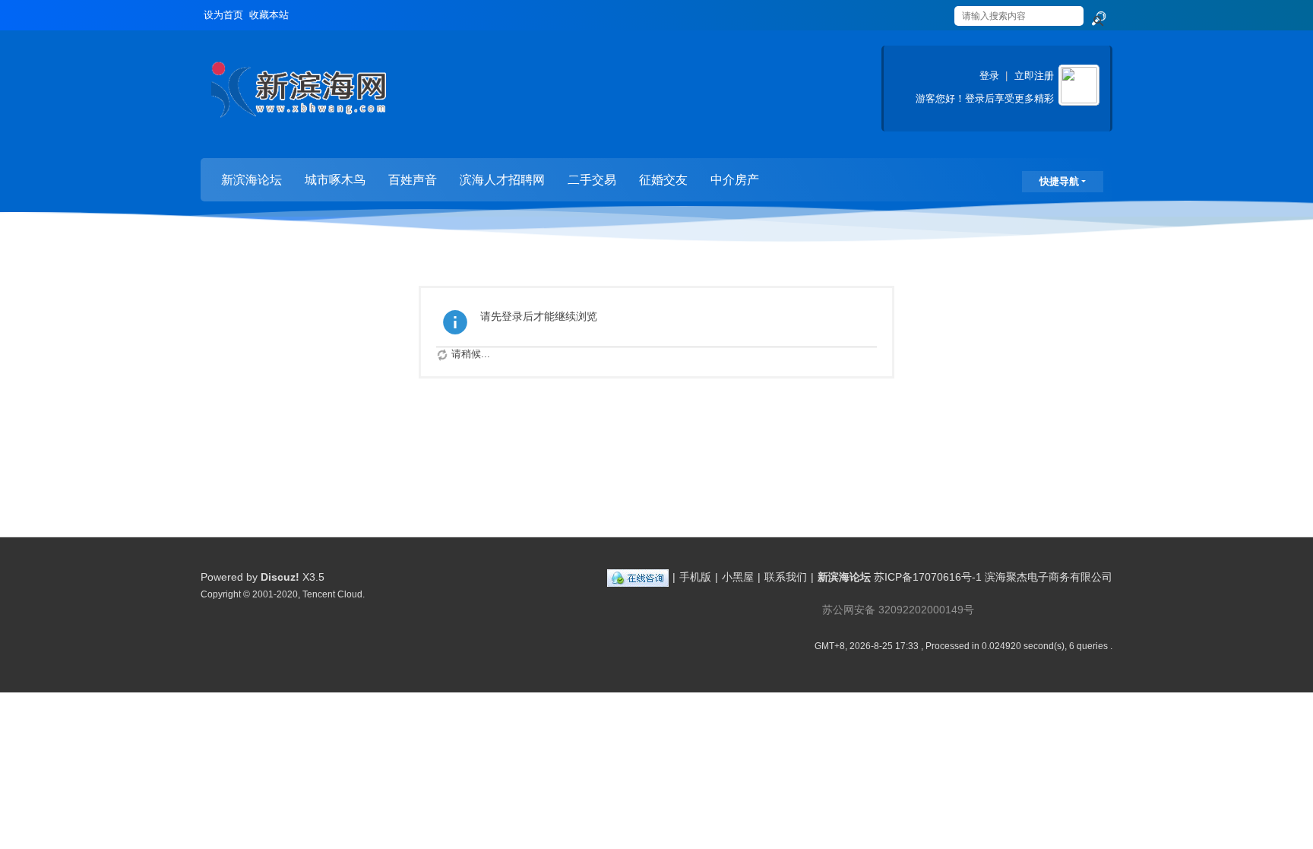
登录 (989, 75)
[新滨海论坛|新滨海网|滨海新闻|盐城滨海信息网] (298, 95)
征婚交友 (663, 179)
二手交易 (592, 179)
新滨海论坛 (251, 179)
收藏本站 (269, 15)
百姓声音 (412, 179)
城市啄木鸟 (335, 179)
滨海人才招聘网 (502, 179)
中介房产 (734, 179)
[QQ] (638, 577)
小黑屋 (738, 577)
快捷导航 (1059, 181)
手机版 (695, 577)
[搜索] (1098, 19)
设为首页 (223, 15)
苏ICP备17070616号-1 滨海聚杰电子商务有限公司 (993, 577)
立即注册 (1034, 75)
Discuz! (280, 577)
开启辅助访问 (939, 10)
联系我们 (785, 577)
